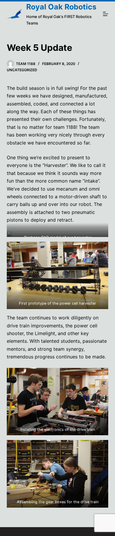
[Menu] (105, 14)
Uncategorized (22, 70)
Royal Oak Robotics (61, 6)
